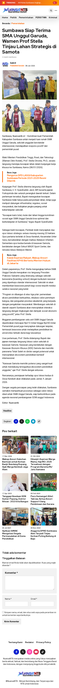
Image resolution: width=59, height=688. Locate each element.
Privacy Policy (43, 642)
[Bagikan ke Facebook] (16, 421)
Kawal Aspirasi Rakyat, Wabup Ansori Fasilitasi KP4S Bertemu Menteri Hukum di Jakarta (28, 260)
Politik (13, 17)
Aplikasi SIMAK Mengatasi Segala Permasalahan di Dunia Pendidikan (14, 535)
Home (5, 17)
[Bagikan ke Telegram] (33, 421)
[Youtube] (36, 652)
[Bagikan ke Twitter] (21, 421)
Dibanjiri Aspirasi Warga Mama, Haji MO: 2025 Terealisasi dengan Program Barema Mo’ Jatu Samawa (43, 464)
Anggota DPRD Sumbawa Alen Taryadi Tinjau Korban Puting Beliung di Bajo (44, 535)
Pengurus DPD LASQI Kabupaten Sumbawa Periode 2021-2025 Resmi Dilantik (26, 178)
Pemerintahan (26, 17)
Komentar (11, 572)
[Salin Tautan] (39, 421)
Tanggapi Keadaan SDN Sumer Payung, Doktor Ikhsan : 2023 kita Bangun (15, 499)
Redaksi (29, 642)
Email (34, 599)
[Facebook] (16, 652)
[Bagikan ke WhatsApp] (27, 421)
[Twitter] (23, 652)
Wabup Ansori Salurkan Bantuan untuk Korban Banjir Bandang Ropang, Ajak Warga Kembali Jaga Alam (15, 464)
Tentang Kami (15, 642)
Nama (8, 599)
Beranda (6, 23)
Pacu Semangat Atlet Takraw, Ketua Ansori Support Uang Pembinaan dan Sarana (42, 500)
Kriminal (53, 17)
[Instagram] (29, 652)
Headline (7, 411)
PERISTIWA (41, 17)
